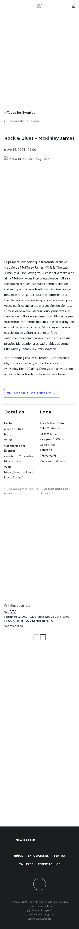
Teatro (59, 855)
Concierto (10, 456)
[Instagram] (59, 840)
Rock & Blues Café (52, 423)
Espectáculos (49, 864)
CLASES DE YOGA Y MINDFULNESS (28, 621)
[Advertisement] (39, 53)
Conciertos (26, 456)
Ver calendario (13, 626)
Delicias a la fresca (20, 714)
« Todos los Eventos (19, 112)
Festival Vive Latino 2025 (25, 654)
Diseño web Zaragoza (39, 918)
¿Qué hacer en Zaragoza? (39, 914)
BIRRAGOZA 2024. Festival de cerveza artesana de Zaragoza (36, 694)
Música (8, 461)
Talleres (26, 864)
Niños (18, 855)
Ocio (18, 461)
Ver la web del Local (52, 461)
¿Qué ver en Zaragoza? (39, 910)
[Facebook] (42, 840)
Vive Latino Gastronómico (26, 673)
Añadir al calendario (32, 393)
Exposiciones (38, 855)
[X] (50, 840)
